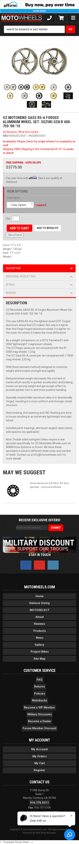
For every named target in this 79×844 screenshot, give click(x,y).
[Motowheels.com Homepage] (22, 18)
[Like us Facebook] (25, 565)
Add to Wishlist (48, 228)
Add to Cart (19, 228)
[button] (39, 29)
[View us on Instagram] (53, 565)
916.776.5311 (39, 802)
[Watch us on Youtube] (39, 565)
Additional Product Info (21, 276)
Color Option (13, 198)
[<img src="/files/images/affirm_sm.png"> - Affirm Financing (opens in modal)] (39, 6)
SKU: (6, 135)
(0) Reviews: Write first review (21, 131)
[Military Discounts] (39, 544)
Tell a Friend (14, 234)
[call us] (49, 18)
